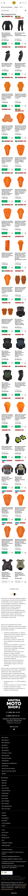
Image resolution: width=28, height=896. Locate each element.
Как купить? (5, 832)
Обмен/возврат (6, 845)
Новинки (4, 815)
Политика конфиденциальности (11, 856)
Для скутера (5, 803)
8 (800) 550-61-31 (13, 716)
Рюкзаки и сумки (6, 753)
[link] (7, 873)
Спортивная (5, 793)
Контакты (4, 835)
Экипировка (5, 760)
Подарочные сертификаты (9, 763)
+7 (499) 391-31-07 (13, 712)
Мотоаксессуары (6, 758)
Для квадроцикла (7, 806)
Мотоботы (4, 745)
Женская (4, 783)
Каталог (4, 813)
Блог (3, 840)
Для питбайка (5, 801)
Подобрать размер (7, 842)
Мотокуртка (5, 740)
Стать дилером (6, 823)
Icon (21, 7)
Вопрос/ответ (5, 837)
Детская (4, 785)
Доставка (4, 820)
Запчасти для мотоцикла (9, 771)
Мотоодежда (5, 755)
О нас (3, 830)
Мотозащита (5, 750)
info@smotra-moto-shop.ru (14, 722)
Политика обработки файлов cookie (12, 859)
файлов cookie (22, 884)
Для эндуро (5, 798)
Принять (14, 893)
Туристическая (6, 790)
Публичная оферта (7, 849)
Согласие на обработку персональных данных (12, 853)
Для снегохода (6, 808)
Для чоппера (5, 788)
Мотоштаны (5, 747)
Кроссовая (5, 795)
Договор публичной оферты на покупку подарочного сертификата (13, 866)
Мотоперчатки (6, 742)
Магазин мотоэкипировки (6, 7)
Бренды (16, 7)
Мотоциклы (5, 766)
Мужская (4, 780)
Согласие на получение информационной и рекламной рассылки (14, 862)
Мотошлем (5, 737)
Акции (3, 825)
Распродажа (5, 818)
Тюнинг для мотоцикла (8, 768)
